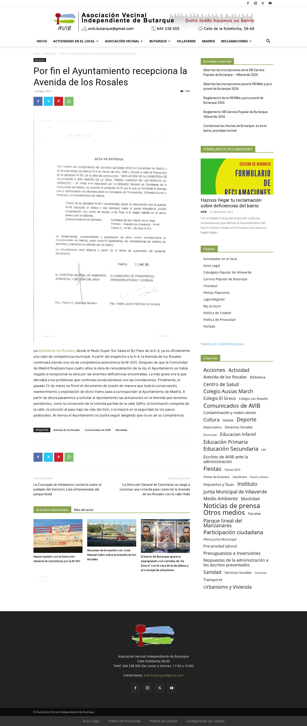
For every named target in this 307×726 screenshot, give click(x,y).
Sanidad (212, 572)
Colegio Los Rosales (253, 398)
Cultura (211, 419)
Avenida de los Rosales (56, 350)
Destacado (210, 435)
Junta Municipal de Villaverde (235, 491)
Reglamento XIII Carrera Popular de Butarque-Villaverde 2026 (236, 114)
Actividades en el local (74, 41)
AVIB (204, 211)
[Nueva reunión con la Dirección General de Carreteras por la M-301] (57, 536)
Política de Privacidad (219, 319)
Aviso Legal (211, 265)
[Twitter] (262, 3)
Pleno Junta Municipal (219, 539)
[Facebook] (248, 3)
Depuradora (212, 427)
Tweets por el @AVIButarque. (223, 344)
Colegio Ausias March (228, 391)
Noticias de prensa (231, 505)
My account (212, 306)
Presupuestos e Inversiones (232, 553)
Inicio (42, 41)
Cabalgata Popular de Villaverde (227, 272)
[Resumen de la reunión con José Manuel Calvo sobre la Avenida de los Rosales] (111, 533)
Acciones (214, 369)
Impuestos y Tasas (218, 484)
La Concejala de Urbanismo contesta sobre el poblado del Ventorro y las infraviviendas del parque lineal (67, 489)
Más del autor (84, 510)
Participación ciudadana (233, 532)
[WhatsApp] (69, 101)
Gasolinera (240, 477)
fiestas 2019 (232, 470)
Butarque (158, 41)
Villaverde (186, 41)
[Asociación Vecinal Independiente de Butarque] (153, 21)
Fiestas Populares (216, 292)
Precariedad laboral (220, 546)
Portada (209, 326)
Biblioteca (257, 377)
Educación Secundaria (230, 448)
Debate (228, 420)
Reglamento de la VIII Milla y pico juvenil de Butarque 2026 (233, 100)
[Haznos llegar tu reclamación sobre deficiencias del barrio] (237, 176)
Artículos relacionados (52, 510)
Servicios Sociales (238, 572)
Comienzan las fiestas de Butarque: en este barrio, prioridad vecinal (235, 128)
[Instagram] (255, 3)
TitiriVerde (261, 572)
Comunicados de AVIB (98, 430)
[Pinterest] (58, 101)
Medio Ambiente (220, 498)
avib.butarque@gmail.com (164, 675)
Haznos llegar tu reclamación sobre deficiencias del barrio (231, 202)
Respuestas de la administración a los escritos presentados (235, 562)
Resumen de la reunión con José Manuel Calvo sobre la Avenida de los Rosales (111, 555)
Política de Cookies (217, 313)
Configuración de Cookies (206, 721)
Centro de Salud (221, 384)
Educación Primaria (225, 441)
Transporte (212, 579)
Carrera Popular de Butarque (225, 279)
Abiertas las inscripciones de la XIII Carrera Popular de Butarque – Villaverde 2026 (233, 72)
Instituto (247, 484)
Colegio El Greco (219, 398)
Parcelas (254, 513)
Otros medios (224, 512)
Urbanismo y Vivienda (227, 586)
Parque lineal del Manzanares (222, 523)
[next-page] (43, 579)
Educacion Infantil (238, 434)
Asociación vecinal (122, 41)
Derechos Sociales (239, 427)
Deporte (246, 419)
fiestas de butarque (216, 477)
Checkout (210, 286)
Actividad (238, 370)
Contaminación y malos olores (229, 412)
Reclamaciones (234, 41)
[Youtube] (270, 3)
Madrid (208, 41)
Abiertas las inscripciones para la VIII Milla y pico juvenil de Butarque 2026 (237, 86)
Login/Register (214, 299)
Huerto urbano (259, 477)
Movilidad (121, 430)
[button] (268, 41)
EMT (263, 449)
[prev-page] (36, 579)
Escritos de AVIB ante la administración (225, 459)
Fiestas (212, 468)
